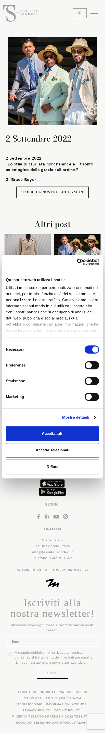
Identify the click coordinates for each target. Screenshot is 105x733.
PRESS (52, 716)
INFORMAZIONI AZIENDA (66, 704)
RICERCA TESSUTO (28, 716)
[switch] (92, 365)
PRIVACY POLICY (36, 710)
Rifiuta (52, 467)
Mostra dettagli (75, 417)
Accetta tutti (52, 433)
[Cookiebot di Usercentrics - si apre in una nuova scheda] (77, 261)
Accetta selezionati (52, 450)
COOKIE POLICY (67, 710)
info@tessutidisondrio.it (52, 552)
